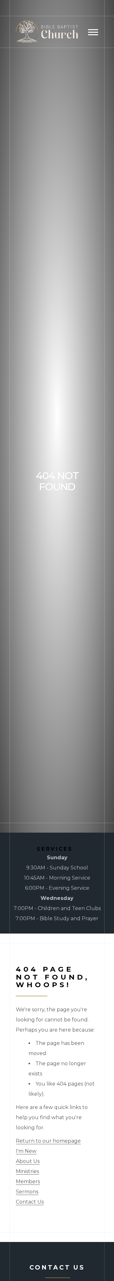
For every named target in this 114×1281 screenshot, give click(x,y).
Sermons (27, 1192)
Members (28, 1182)
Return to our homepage (48, 1141)
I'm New (26, 1151)
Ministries (27, 1171)
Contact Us (30, 1202)
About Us (28, 1161)
